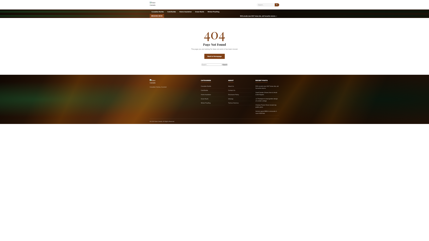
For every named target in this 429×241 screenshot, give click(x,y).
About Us (231, 86)
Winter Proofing (213, 12)
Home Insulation (185, 12)
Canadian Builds (157, 12)
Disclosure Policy (233, 94)
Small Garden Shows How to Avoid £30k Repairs (266, 93)
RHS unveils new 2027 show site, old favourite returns (267, 87)
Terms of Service (233, 103)
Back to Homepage (214, 56)
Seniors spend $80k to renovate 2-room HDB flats (266, 112)
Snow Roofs (199, 12)
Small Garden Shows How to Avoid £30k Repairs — (252, 16)
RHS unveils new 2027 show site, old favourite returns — (211, 16)
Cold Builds (171, 12)
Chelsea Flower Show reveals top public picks (266, 106)
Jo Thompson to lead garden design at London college (267, 100)
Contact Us (231, 90)
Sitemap (230, 99)
